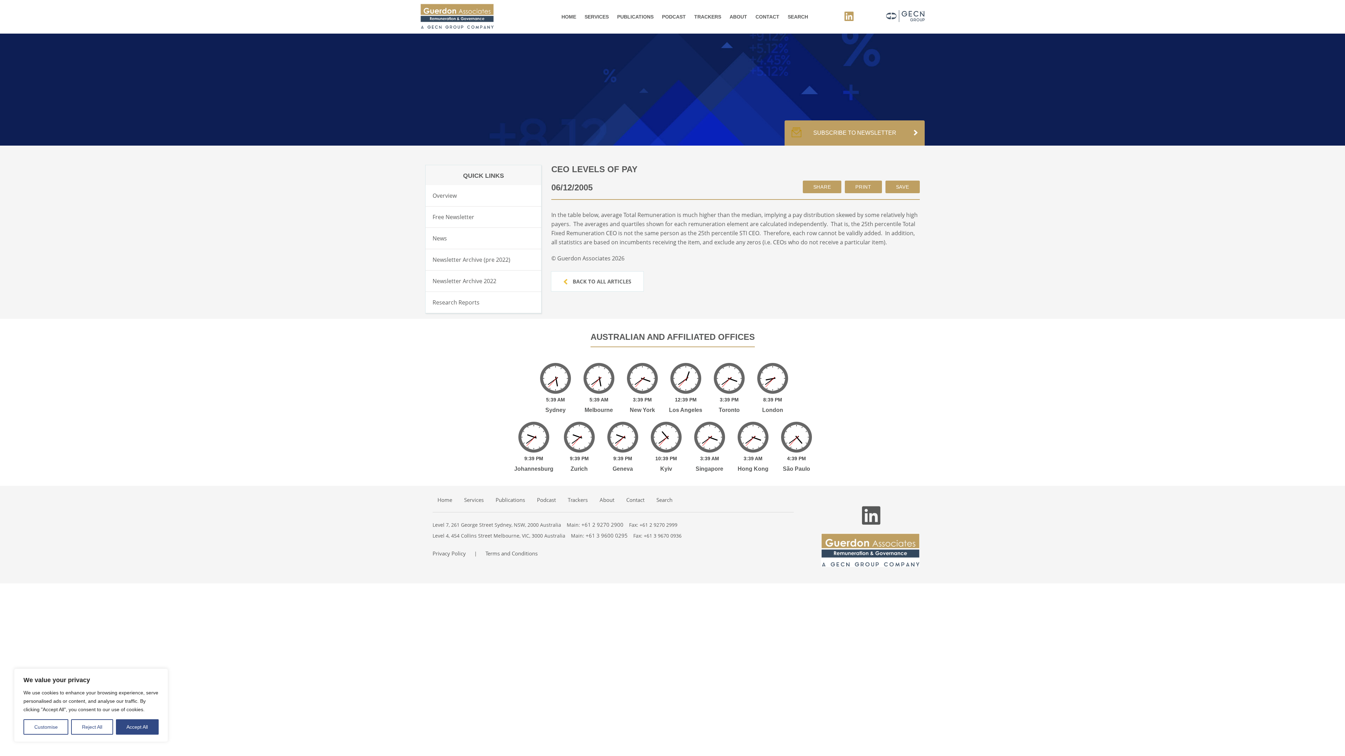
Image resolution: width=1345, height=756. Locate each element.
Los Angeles (685, 410)
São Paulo (796, 469)
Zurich (579, 469)
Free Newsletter (453, 217)
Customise (46, 727)
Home (568, 17)
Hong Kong (753, 469)
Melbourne (599, 410)
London (772, 410)
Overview (445, 196)
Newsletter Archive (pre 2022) (471, 260)
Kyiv (666, 469)
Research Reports (456, 302)
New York (642, 410)
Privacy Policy (449, 553)
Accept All (137, 727)
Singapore (709, 469)
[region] (91, 705)
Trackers (707, 17)
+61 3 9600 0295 (607, 535)
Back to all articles (601, 281)
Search (798, 17)
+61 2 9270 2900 (602, 524)
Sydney (555, 410)
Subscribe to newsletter (854, 133)
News (440, 238)
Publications (635, 17)
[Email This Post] (822, 186)
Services (597, 17)
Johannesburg (533, 469)
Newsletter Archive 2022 (464, 281)
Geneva (623, 469)
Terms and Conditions (511, 553)
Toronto (729, 410)
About (738, 17)
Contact (767, 17)
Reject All (92, 727)
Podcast (674, 17)
